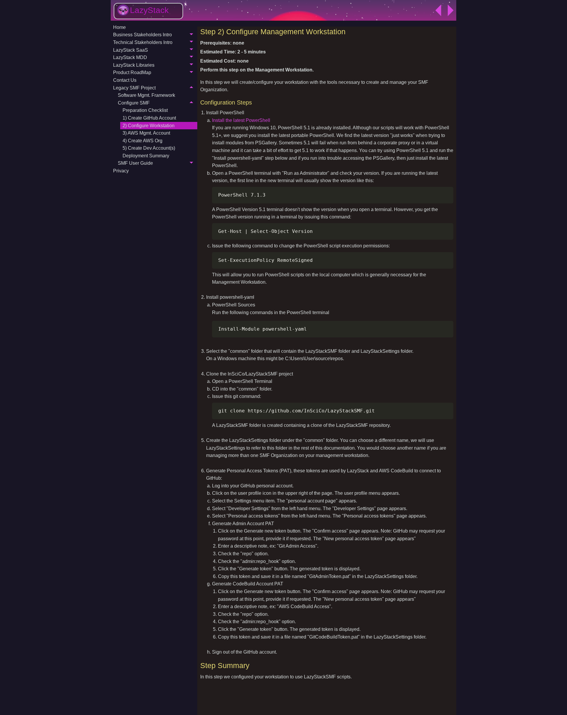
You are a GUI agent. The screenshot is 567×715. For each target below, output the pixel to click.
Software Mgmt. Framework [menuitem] (146, 95)
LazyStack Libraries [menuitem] (133, 65)
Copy (445, 192)
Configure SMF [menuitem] (134, 102)
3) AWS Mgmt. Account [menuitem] (146, 133)
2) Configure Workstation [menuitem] (149, 125)
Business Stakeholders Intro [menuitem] (142, 34)
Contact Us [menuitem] (124, 80)
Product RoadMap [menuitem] (132, 72)
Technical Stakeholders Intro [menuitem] (142, 42)
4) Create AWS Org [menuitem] (142, 140)
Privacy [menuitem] (121, 170)
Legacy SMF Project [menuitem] (134, 87)
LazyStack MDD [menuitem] (130, 57)
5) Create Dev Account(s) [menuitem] (149, 148)
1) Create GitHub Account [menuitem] (149, 117)
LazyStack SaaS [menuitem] (130, 50)
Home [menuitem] (119, 27)
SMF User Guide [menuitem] (135, 163)
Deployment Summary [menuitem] (146, 155)
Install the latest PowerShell (241, 120)
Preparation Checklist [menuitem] (145, 110)
